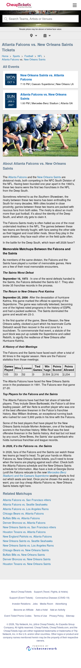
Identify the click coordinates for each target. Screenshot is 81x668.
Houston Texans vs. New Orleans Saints (27, 564)
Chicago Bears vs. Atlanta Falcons (23, 513)
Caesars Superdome (36, 475)
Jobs (35, 603)
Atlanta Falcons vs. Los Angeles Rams (26, 509)
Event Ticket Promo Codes (17, 615)
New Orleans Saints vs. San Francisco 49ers (29, 527)
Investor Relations (21, 603)
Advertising (61, 603)
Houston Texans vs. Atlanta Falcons (24, 532)
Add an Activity (57, 609)
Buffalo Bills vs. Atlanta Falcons (21, 518)
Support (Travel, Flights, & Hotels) (51, 591)
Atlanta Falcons (17, 177)
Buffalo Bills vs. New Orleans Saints (24, 554)
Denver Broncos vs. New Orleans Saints (26, 559)
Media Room (46, 603)
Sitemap (70, 615)
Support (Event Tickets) (21, 597)
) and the (18, 475)
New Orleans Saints (49, 177)
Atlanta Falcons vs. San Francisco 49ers (27, 500)
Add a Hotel (42, 609)
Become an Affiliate (24, 609)
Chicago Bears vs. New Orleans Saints (26, 550)
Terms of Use (40, 615)
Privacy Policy (56, 615)
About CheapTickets (21, 591)
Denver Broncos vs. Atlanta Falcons (24, 523)
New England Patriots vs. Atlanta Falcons (27, 536)
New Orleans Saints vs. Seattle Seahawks (28, 541)
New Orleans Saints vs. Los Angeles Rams (28, 545)
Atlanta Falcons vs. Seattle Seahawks (25, 504)
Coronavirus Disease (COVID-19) (52, 597)
